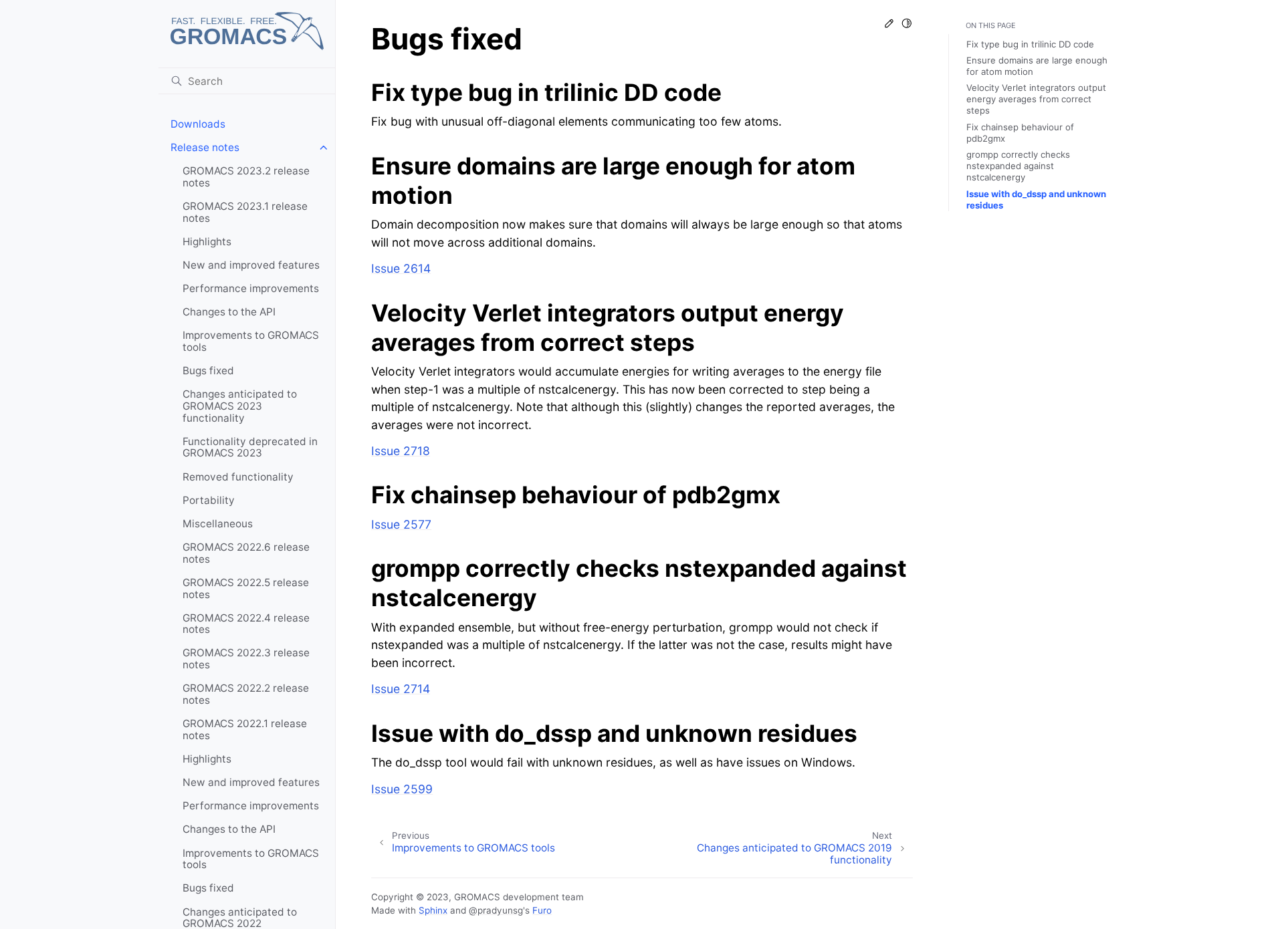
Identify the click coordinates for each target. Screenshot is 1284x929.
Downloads (198, 124)
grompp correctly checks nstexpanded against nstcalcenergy (1018, 165)
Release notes (205, 147)
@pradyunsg (496, 910)
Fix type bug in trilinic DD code (1030, 44)
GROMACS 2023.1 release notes (245, 212)
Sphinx (433, 910)
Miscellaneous (218, 523)
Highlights (207, 241)
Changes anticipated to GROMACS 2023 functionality (240, 406)
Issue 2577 (401, 524)
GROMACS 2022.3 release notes (246, 658)
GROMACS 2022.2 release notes (246, 694)
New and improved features (251, 265)
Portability (209, 500)
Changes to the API (229, 311)
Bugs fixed (208, 370)
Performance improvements (251, 288)
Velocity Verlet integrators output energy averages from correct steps (1036, 99)
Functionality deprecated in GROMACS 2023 (250, 447)
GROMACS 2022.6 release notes (246, 553)
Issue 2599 (402, 789)
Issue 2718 (400, 451)
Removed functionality (238, 477)
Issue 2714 (400, 689)
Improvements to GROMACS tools (251, 341)
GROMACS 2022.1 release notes (245, 729)
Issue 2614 (401, 268)
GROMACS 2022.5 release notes (246, 588)
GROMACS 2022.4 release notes (246, 624)
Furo (542, 910)
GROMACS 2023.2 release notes (246, 176)
